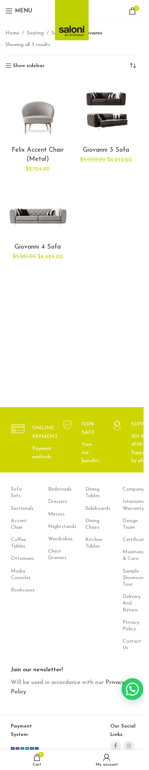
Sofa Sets (16, 493)
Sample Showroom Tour (130, 578)
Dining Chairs (92, 524)
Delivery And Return (130, 603)
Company (130, 489)
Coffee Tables (18, 543)
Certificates (130, 539)
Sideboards (93, 508)
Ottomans (18, 558)
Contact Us (130, 645)
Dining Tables (92, 493)
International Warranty (130, 505)
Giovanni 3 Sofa (106, 150)
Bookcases (18, 590)
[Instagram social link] (128, 746)
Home (12, 33)
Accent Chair (18, 524)
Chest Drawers (56, 555)
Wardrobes (56, 539)
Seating (35, 33)
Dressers (56, 501)
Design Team (130, 524)
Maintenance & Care (130, 555)
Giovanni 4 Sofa (37, 247)
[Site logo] (72, 18)
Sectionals (18, 508)
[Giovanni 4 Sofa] (37, 208)
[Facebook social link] (115, 746)
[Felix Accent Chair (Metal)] (37, 111)
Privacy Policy (130, 626)
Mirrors (56, 514)
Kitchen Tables (93, 543)
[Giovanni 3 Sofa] (106, 111)
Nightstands (56, 526)
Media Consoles (18, 575)
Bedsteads (56, 489)
